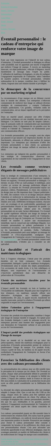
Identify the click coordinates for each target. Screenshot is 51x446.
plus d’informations (9, 239)
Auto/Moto (5, 18)
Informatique (6, 14)
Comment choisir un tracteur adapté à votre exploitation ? (24, 444)
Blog (3, 32)
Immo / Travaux (7, 10)
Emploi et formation (9, 7)
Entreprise (5, 3)
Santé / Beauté (7, 21)
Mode (3, 25)
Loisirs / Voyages (8, 29)
